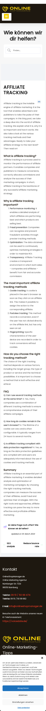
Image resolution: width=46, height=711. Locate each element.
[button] (42, 658)
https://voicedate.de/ (15, 621)
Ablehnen (23, 695)
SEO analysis (11, 545)
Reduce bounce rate (31, 545)
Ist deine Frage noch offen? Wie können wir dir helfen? (23, 527)
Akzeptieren (23, 688)
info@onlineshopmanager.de (25, 606)
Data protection (24, 708)
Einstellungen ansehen (23, 702)
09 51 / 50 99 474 (20, 594)
